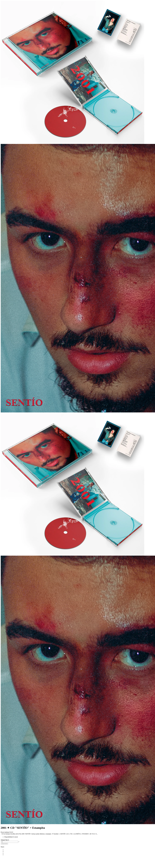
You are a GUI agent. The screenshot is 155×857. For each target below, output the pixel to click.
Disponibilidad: (8, 837)
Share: (2, 847)
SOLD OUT (4, 843)
